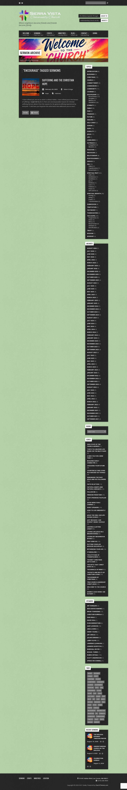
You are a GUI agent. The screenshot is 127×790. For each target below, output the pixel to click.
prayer (90, 707)
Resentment (93, 170)
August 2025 (92, 283)
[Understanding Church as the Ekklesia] (89, 750)
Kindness (91, 183)
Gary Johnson (92, 626)
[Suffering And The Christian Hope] (30, 94)
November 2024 (93, 309)
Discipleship (91, 94)
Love (90, 185)
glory (89, 693)
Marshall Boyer (93, 649)
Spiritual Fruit (93, 173)
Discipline (91, 98)
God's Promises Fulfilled (96, 498)
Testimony (91, 210)
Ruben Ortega (68, 89)
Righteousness (93, 158)
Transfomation (93, 201)
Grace (90, 220)
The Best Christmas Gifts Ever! (94, 561)
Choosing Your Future (96, 466)
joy (94, 699)
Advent (90, 673)
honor (98, 696)
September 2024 (93, 315)
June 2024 (90, 323)
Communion (92, 86)
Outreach (91, 143)
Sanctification (93, 227)
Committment (92, 83)
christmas (91, 679)
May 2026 (90, 257)
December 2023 (92, 341)
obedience (97, 702)
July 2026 (90, 251)
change (90, 676)
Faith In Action (93, 484)
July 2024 (90, 320)
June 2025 (90, 289)
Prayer (91, 199)
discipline (90, 687)
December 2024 (92, 306)
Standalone (92, 552)
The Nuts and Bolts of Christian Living (96, 573)
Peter (94, 705)
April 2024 (91, 329)
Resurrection (93, 224)
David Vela (91, 620)
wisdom (90, 722)
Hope (47, 93)
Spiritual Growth (94, 193)
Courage (90, 92)
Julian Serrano (93, 637)
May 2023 (90, 361)
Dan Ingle (91, 617)
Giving (90, 197)
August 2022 (92, 387)
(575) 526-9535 (103, 781)
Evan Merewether (94, 623)
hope (103, 696)
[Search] (107, 3)
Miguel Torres (92, 652)
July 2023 (90, 355)
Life (88, 137)
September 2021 (93, 419)
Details (25, 113)
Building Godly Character (93, 462)
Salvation (91, 226)
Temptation (91, 207)
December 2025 (92, 271)
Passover (90, 150)
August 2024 (92, 318)
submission (91, 716)
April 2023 (91, 364)
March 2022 (91, 402)
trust (96, 719)
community (100, 682)
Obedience (92, 102)
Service (90, 161)
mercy (103, 699)
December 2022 (92, 375)
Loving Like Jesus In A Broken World (95, 533)
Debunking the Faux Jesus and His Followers (96, 478)
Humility (90, 131)
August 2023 (92, 352)
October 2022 (92, 381)
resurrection (101, 710)
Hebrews (58, 93)
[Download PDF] (103, 741)
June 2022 (90, 393)
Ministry (91, 100)
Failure (91, 166)
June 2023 (90, 358)
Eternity (90, 105)
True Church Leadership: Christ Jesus (96, 583)
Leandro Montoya (94, 646)
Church (90, 80)
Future (89, 117)
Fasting (91, 195)
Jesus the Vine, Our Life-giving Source (96, 516)
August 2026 (92, 248)
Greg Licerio (91, 629)
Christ (96, 676)
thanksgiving (100, 716)
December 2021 (92, 410)
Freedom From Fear (94, 495)
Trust (89, 230)
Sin (88, 164)
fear (101, 687)
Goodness (92, 179)
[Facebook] (19, 3)
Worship (90, 236)
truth (102, 719)
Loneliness (91, 140)
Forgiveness (92, 218)
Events (29, 778)
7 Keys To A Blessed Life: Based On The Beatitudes (96, 450)
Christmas (91, 77)
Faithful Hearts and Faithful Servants (95, 488)
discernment (98, 685)
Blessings (91, 74)
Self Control (92, 191)
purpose (96, 707)
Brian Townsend (93, 611)
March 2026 (91, 263)
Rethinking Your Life (95, 549)
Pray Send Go (92, 541)
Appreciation (92, 71)
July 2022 (90, 390)
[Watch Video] (100, 741)
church (98, 679)
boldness (96, 673)
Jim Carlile (91, 635)
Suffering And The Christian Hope (58, 82)
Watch (35, 113)
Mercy (91, 222)
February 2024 (92, 335)
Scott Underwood (94, 658)
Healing (90, 120)
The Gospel (91, 216)
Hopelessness (93, 168)
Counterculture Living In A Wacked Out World (96, 471)
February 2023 (92, 370)
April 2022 (91, 399)
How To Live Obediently (96, 510)
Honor (89, 125)
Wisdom (90, 233)
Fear (88, 111)
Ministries (37, 778)
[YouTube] (22, 3)
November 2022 (93, 378)
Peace (91, 189)
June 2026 (90, 254)
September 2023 (93, 349)
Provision (91, 152)
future (99, 690)
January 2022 (92, 407)
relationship (91, 710)
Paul (103, 702)
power (100, 705)
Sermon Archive (30, 52)
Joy (89, 181)
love (98, 699)
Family (89, 108)
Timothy (90, 719)
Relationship (92, 155)
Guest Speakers (93, 507)
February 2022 (92, 404)
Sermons (27, 60)
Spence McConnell (94, 661)
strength (102, 713)
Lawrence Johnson (94, 643)
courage (90, 685)
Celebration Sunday (98, 759)
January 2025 (92, 303)
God (95, 693)
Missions (91, 147)
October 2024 (92, 312)
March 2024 (91, 332)
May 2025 (90, 292)
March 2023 (91, 367)
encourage (35, 60)
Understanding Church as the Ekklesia (100, 748)
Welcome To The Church (96, 587)
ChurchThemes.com (102, 785)
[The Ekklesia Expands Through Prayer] (89, 738)
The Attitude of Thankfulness (93, 556)
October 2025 (92, 277)
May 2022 (90, 396)
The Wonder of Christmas (93, 578)
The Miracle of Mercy (95, 569)
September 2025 (93, 280)
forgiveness (91, 690)
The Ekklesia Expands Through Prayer (100, 736)
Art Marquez (92, 606)
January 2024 (92, 338)
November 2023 (93, 344)
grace (99, 693)
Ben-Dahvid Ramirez (94, 609)
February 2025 (92, 300)
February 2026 (92, 265)
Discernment (93, 96)
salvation (91, 713)
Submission (91, 204)
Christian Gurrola (94, 614)
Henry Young (92, 632)
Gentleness (92, 177)
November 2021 (93, 413)
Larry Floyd (91, 640)
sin (96, 713)
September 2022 (93, 384)
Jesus (89, 134)
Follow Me (91, 492)
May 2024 (90, 326)
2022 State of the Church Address (94, 445)
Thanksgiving (92, 213)
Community (91, 89)
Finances (90, 114)
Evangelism (92, 145)
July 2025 (90, 286)
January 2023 (92, 373)
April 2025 (91, 294)
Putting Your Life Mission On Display (94, 545)
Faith (90, 175)
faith (96, 687)
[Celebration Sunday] (89, 762)
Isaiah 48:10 (35, 102)
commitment (91, 682)
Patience (91, 187)
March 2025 (91, 297)
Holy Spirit (91, 123)
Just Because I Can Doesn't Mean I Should (96, 521)
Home (22, 60)
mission (90, 702)
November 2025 (93, 274)
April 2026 (91, 260)
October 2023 (92, 347)
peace (89, 705)
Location (46, 778)
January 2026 (92, 268)
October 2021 (92, 416)
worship (96, 722)
